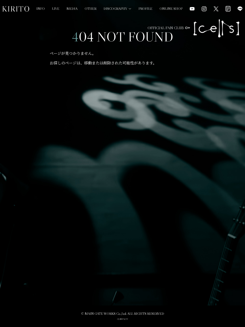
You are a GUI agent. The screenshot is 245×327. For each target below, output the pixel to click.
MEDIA (72, 8)
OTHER (90, 8)
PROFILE (145, 8)
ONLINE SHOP (171, 8)
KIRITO (16, 9)
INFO (40, 8)
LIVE (55, 8)
